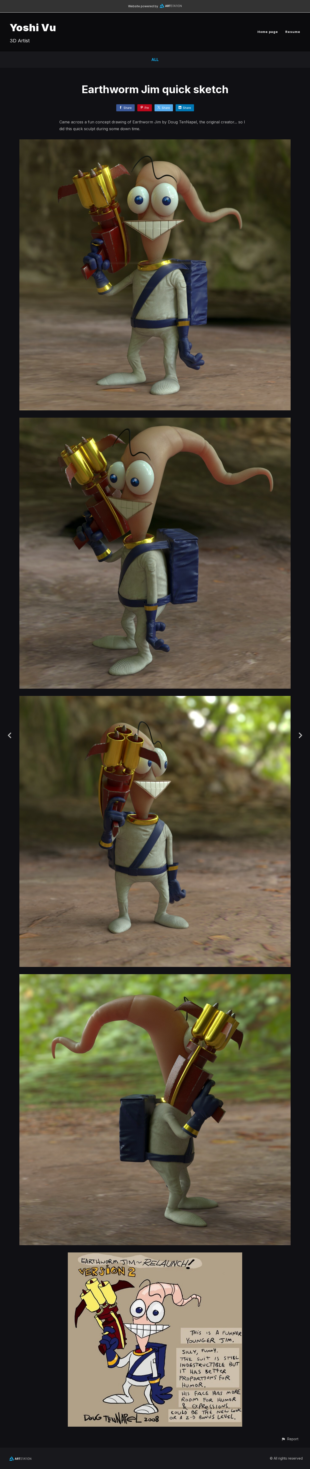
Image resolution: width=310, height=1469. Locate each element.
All (155, 59)
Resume (292, 32)
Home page (267, 32)
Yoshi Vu (33, 27)
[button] (289, 1439)
